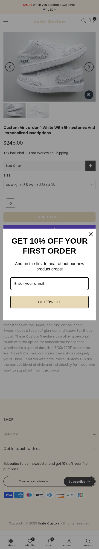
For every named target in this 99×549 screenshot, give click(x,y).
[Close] (90, 234)
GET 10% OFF (49, 302)
